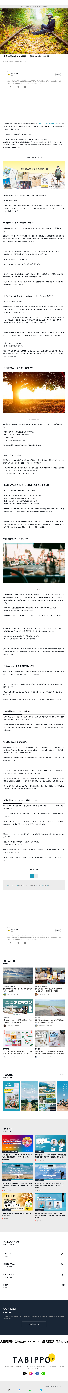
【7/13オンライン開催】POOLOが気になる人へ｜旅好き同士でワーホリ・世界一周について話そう (17, 1185)
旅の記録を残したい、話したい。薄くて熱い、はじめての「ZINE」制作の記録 (48, 990)
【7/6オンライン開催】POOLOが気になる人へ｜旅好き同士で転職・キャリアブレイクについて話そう (50, 1185)
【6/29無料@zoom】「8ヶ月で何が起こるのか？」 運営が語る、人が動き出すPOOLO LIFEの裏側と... (50, 1215)
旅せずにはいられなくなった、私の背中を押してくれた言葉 (17, 990)
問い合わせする (34, 1324)
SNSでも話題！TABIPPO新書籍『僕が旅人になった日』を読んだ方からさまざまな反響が (49, 1052)
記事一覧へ (57, 74)
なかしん (48, 994)
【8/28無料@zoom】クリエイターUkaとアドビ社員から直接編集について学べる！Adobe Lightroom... (17, 1157)
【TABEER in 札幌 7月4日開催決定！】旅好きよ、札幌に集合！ (17, 1214)
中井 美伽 (17, 1025)
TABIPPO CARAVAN (9, 986)
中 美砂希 (49, 1057)
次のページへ (34, 870)
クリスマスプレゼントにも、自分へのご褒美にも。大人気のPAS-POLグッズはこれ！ (17, 1052)
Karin (17, 994)
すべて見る (61, 1074)
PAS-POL (18, 1057)
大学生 (39, 885)
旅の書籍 (6, 1018)
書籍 (44, 885)
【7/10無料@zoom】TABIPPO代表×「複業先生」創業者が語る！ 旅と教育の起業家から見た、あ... (50, 1156)
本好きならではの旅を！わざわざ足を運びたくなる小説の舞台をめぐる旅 (49, 1021)
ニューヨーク (12, 885)
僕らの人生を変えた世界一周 (48, 124)
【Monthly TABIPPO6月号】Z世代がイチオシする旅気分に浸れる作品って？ (18, 1021)
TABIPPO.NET (14, 73)
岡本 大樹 (49, 1025)
